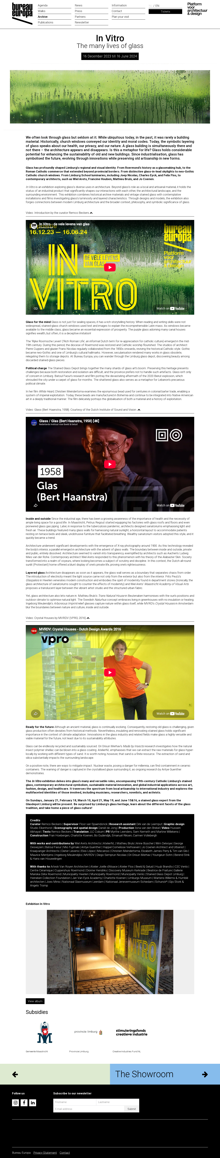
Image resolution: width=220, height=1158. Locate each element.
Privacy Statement (45, 1152)
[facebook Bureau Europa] (24, 1102)
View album (35, 1001)
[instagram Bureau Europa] (15, 1102)
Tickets (165, 11)
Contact (65, 1152)
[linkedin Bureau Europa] (32, 1102)
